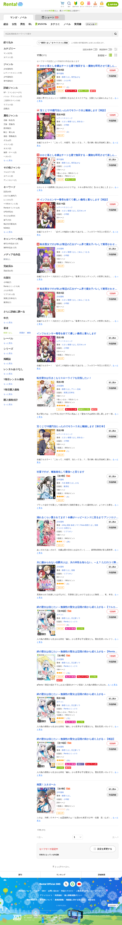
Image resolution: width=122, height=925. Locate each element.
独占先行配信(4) (10, 223)
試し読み (112, 159)
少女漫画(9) (8, 68)
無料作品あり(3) (10, 247)
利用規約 (58, 895)
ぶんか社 (67, 80)
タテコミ (60, 614)
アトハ (74, 389)
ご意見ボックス (82, 890)
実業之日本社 (69, 392)
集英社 (66, 486)
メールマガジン (97, 890)
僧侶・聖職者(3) (10, 136)
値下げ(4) (7, 219)
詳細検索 (101, 874)
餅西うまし (66, 77)
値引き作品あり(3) (11, 243)
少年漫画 (60, 479)
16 (68, 673)
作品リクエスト (67, 890)
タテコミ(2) (8, 57)
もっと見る (8, 160)
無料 (112, 70)
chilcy (64, 525)
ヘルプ (36, 890)
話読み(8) (7, 191)
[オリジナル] (41, 24)
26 (68, 541)
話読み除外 (88, 49)
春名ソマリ (75, 525)
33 (68, 760)
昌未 (79, 389)
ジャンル (90, 24)
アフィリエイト (46, 895)
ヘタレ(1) (7, 156)
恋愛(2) (6, 108)
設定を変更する (104, 849)
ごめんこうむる (83, 252)
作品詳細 (112, 76)
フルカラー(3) (9, 172)
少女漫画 (60, 248)
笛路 (96, 525)
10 (68, 718)
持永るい (80, 121)
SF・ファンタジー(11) (13, 92)
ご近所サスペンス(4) (12, 100)
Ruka (82, 525)
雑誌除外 (103, 49)
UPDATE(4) (8, 211)
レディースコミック (65, 118)
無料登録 (113, 4)
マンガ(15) (8, 53)
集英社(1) (7, 302)
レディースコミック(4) (13, 72)
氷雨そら (67, 528)
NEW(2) (7, 228)
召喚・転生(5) (9, 120)
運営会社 (91, 899)
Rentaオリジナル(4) (12, 207)
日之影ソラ (75, 618)
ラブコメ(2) (8, 104)
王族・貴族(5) (9, 124)
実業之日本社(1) (10, 298)
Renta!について (25, 890)
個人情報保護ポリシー (73, 895)
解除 (29, 332)
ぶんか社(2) (8, 290)
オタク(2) (7, 148)
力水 (63, 482)
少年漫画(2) (8, 76)
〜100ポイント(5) (11, 203)
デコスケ (60, 528)
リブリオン (68, 531)
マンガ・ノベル (18, 17)
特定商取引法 (32, 899)
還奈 (69, 525)
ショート (51, 17)
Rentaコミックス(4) (12, 286)
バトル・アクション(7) (13, 96)
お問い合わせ (53, 890)
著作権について (46, 899)
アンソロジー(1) (10, 180)
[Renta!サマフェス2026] (20, 4)
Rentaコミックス (71, 621)
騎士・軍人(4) (9, 132)
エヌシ (64, 121)
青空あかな (75, 77)
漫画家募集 (59, 899)
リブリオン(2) (9, 294)
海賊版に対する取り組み (76, 899)
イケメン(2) (8, 144)
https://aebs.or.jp (29, 920)
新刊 (20, 874)
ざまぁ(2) (7, 140)
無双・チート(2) (10, 152)
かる (77, 482)
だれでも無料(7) (10, 195)
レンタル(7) (8, 199)
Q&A (44, 890)
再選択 (22, 332)
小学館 (66, 124)
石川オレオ (81, 210)
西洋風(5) (7, 128)
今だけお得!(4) (9, 215)
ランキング (60, 874)
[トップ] (10, 4)
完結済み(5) (8, 270)
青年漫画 (60, 73)
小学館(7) (7, 282)
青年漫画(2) (8, 80)
